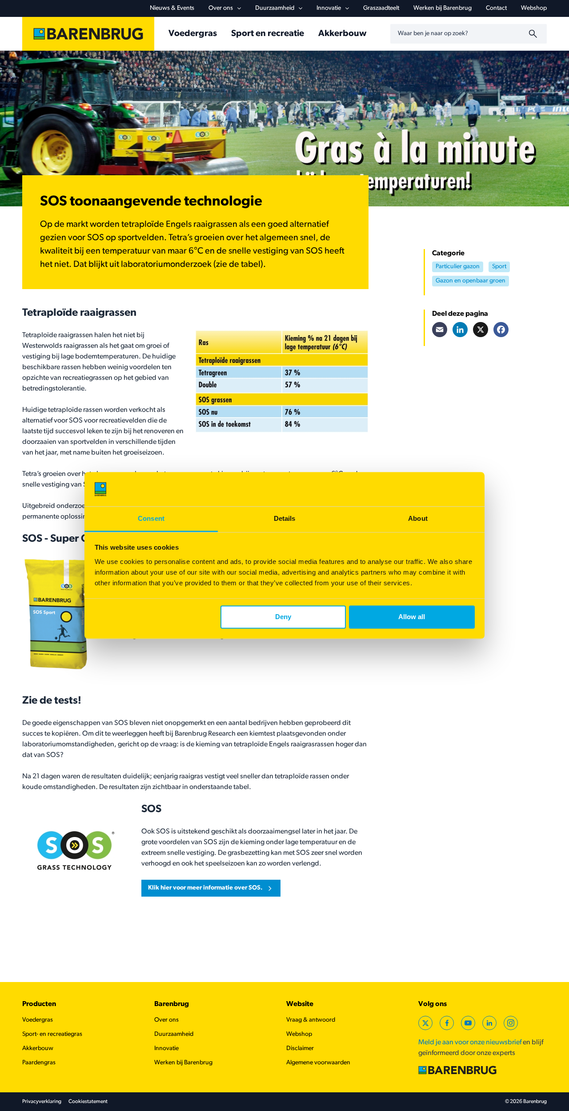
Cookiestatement (88, 1101)
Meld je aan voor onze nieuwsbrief (469, 1042)
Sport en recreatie (267, 33)
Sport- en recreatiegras (52, 1034)
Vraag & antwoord (310, 1020)
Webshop (534, 8)
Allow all (411, 617)
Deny (283, 617)
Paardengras (39, 1062)
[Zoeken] (534, 34)
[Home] (88, 34)
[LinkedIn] (460, 329)
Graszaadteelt (381, 8)
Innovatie (329, 8)
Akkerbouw (342, 33)
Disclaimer (300, 1048)
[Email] (439, 329)
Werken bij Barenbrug (442, 8)
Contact (496, 8)
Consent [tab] (151, 518)
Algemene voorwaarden (318, 1062)
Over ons (220, 8)
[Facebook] (501, 329)
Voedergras (192, 33)
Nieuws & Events (172, 8)
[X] (480, 329)
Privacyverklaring (41, 1101)
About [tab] (418, 518)
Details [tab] (285, 518)
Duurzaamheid (274, 8)
